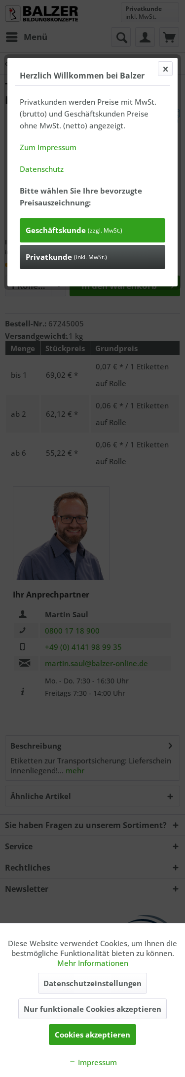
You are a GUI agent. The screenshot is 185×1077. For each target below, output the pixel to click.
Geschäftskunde (74, 230)
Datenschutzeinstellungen (92, 983)
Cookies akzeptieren (92, 1034)
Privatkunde (66, 257)
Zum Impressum (48, 147)
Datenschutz (42, 169)
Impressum (96, 1062)
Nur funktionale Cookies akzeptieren (92, 1009)
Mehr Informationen (92, 963)
